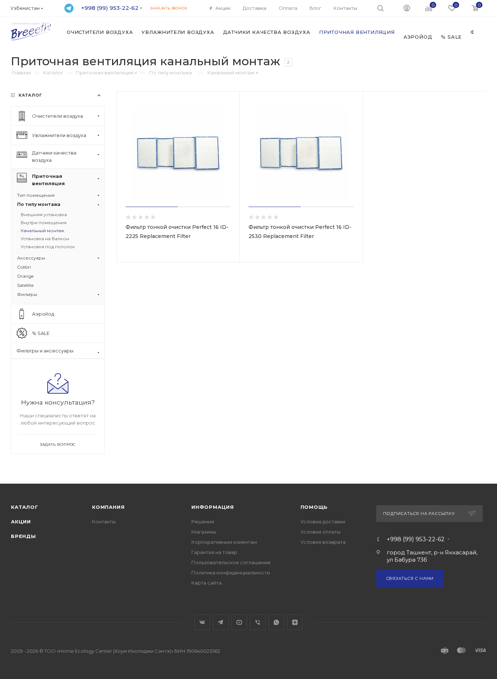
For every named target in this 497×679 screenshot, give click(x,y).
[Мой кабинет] (406, 7)
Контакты (104, 521)
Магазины (203, 532)
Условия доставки (323, 521)
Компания (108, 507)
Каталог (24, 507)
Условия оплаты (321, 532)
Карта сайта (206, 583)
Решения (202, 521)
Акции (21, 521)
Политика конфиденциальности (230, 572)
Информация (212, 507)
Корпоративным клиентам (224, 542)
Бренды (23, 536)
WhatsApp (276, 622)
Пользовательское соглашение (231, 562)
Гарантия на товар (214, 552)
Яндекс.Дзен (295, 622)
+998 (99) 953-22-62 (416, 539)
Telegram (220, 622)
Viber (258, 622)
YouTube (239, 622)
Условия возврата (323, 542)
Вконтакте (202, 622)
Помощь (314, 507)
